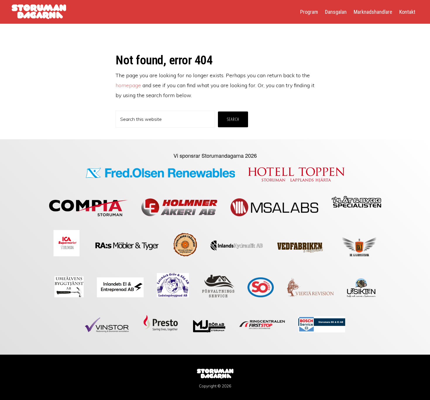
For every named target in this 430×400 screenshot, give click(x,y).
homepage (128, 85)
